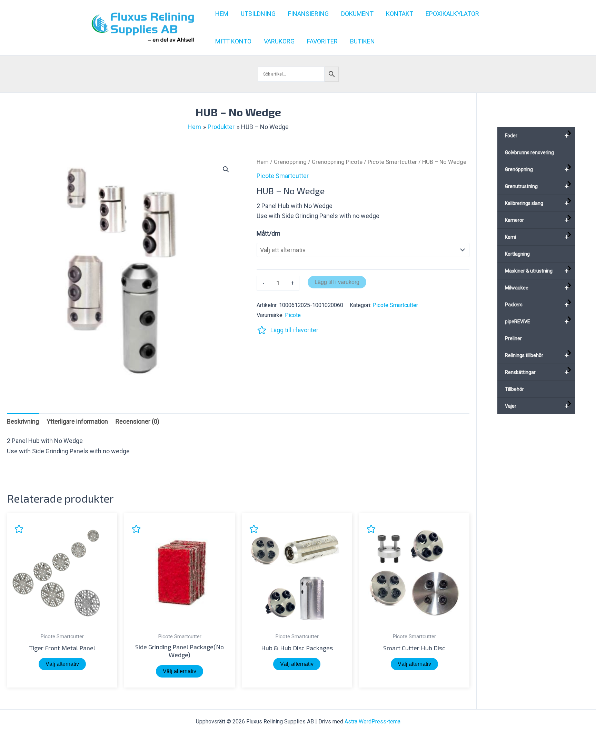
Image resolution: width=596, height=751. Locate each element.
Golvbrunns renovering (529, 152)
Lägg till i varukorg (337, 282)
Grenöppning (290, 162)
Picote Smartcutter (392, 162)
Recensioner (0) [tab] (137, 421)
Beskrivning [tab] (23, 421)
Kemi (537, 237)
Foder (537, 135)
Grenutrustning (537, 186)
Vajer (537, 406)
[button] (226, 169)
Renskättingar (537, 372)
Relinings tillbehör (537, 355)
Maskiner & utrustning (537, 271)
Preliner (513, 338)
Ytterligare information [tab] (77, 421)
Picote (293, 315)
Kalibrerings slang (537, 203)
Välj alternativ (62, 664)
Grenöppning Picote (337, 162)
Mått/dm (268, 233)
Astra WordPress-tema (372, 721)
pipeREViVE (537, 321)
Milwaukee (537, 288)
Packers (537, 304)
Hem (263, 162)
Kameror (537, 220)
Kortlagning (517, 254)
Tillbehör (514, 389)
